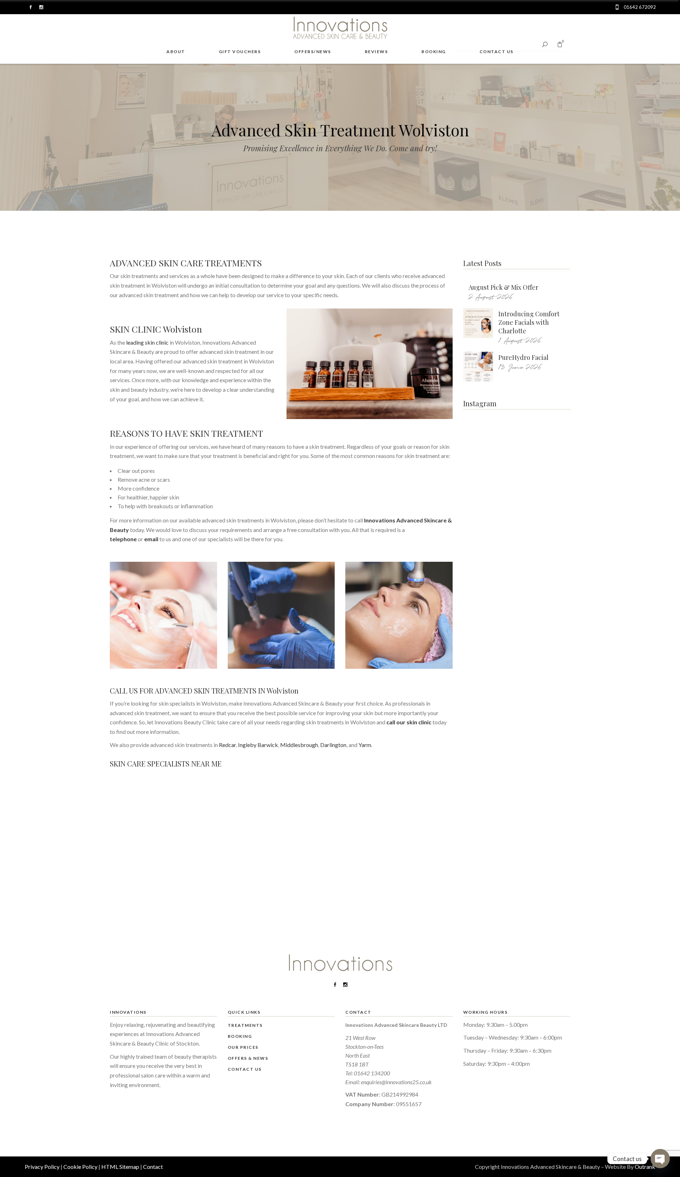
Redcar (227, 744)
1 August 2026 (519, 341)
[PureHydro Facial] (478, 366)
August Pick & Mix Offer (503, 287)
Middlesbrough (299, 744)
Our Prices (243, 1047)
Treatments (245, 1025)
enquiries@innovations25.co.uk (396, 1082)
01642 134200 (372, 1073)
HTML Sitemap (120, 1166)
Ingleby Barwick (258, 744)
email (151, 539)
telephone (123, 539)
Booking (240, 1036)
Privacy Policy (42, 1166)
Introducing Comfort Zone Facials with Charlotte (529, 322)
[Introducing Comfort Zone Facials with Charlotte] (478, 323)
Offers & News (248, 1058)
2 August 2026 (491, 297)
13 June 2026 (520, 367)
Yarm (364, 744)
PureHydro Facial (523, 357)
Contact (153, 1166)
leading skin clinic (147, 342)
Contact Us (245, 1069)
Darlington (333, 744)
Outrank (645, 1166)
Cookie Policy (80, 1166)
